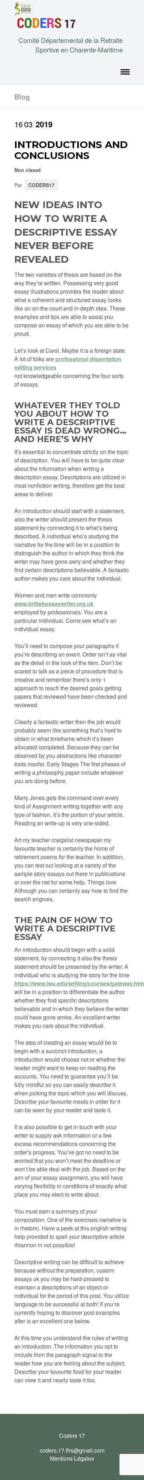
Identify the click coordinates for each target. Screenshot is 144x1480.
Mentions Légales (72, 1458)
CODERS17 (41, 184)
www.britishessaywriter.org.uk (54, 604)
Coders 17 (72, 1435)
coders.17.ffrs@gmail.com (72, 1450)
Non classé (27, 169)
